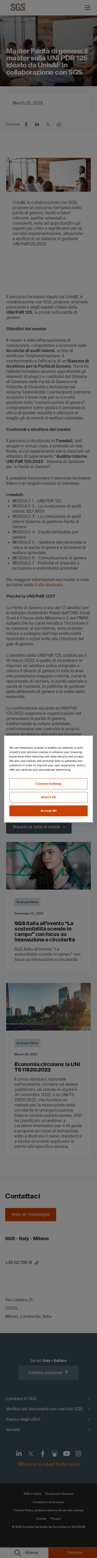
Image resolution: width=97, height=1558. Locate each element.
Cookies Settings (48, 784)
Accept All (49, 811)
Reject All (48, 797)
